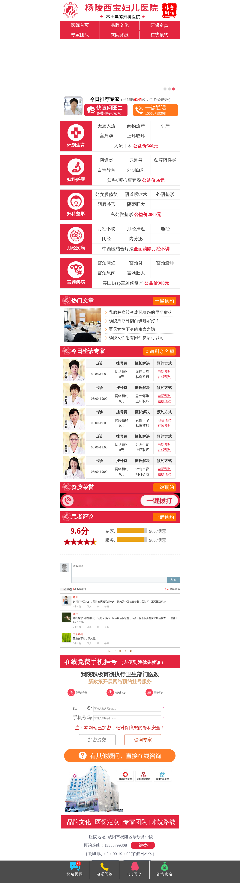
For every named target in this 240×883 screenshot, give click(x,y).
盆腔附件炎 (165, 160)
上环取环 (136, 135)
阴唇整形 (107, 204)
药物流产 (136, 125)
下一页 (128, 651)
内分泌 (136, 238)
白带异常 (107, 170)
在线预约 (159, 34)
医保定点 (159, 25)
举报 (106, 606)
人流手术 (136, 145)
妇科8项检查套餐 (136, 180)
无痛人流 (107, 125)
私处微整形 (136, 214)
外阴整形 (165, 194)
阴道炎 (106, 160)
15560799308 (155, 110)
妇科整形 (76, 213)
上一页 (118, 651)
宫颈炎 (136, 263)
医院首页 (80, 25)
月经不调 (107, 228)
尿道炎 (136, 160)
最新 (166, 589)
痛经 (165, 228)
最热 (177, 589)
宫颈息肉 (107, 272)
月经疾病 (76, 247)
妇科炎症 (76, 179)
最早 (172, 589)
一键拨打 (143, 845)
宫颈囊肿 (165, 263)
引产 (165, 125)
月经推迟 (136, 228)
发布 (173, 580)
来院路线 (120, 34)
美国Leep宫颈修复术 (136, 283)
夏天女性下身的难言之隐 (132, 329)
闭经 (106, 238)
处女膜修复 (106, 194)
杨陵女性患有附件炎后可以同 (136, 337)
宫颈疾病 (76, 282)
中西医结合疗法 (136, 248)
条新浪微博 (73, 589)
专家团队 (80, 34)
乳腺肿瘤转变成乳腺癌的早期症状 (140, 312)
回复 (89, 606)
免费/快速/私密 (109, 110)
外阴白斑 (136, 170)
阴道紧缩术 (136, 194)
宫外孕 (106, 135)
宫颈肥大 (136, 272)
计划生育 (76, 145)
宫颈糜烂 (107, 263)
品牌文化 (120, 25)
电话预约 (164, 372)
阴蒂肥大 (136, 204)
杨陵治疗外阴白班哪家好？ (134, 320)
